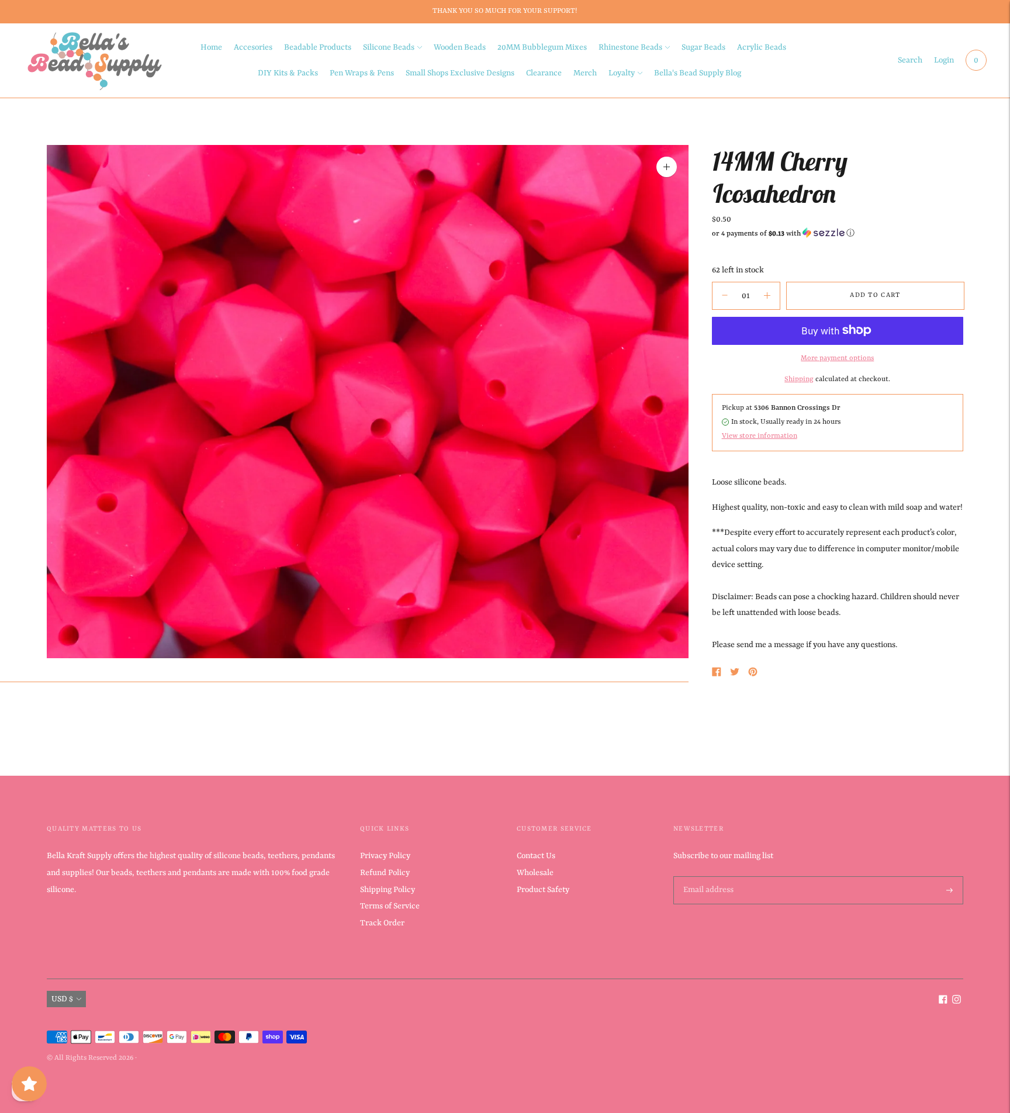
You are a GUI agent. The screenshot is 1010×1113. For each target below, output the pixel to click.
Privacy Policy (385, 855)
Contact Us (536, 855)
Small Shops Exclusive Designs (460, 73)
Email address (707, 877)
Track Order (382, 923)
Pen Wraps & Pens (362, 73)
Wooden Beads (460, 47)
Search (910, 60)
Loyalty (621, 73)
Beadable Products (317, 47)
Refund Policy (385, 872)
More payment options (837, 358)
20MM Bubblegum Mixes (542, 47)
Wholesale (535, 872)
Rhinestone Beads (630, 47)
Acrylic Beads (761, 47)
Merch (585, 73)
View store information (759, 435)
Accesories (253, 47)
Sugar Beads (703, 47)
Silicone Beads (388, 47)
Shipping (799, 379)
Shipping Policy (387, 889)
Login (944, 60)
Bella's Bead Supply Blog (697, 73)
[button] (837, 232)
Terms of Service (390, 906)
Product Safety (543, 889)
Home (211, 47)
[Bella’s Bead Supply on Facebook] (943, 1001)
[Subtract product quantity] (767, 295)
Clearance (544, 73)
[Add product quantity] (724, 295)
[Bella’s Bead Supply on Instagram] (956, 1001)
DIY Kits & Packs (288, 73)
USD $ (62, 999)
